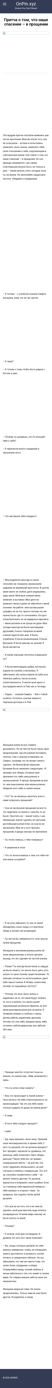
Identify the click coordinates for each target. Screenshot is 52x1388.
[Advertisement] (26, 104)
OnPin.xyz (26, 4)
